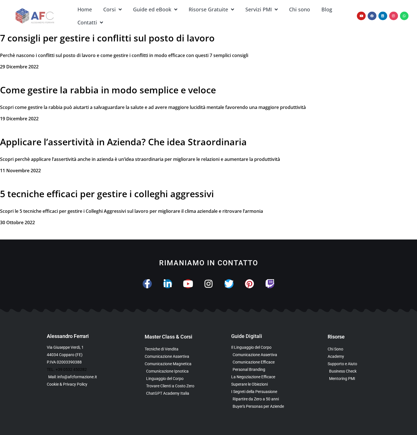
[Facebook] (372, 16)
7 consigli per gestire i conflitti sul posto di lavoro (107, 38)
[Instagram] (393, 16)
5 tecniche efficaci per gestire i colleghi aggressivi (107, 194)
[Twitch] (269, 283)
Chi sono (299, 9)
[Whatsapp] (404, 16)
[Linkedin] (382, 16)
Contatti (87, 22)
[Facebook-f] (147, 283)
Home (84, 9)
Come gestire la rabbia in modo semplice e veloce (108, 90)
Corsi (109, 9)
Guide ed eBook (152, 9)
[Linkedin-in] (167, 283)
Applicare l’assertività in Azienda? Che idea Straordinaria (123, 142)
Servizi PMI (258, 9)
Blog (326, 9)
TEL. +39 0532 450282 (67, 369)
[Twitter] (228, 283)
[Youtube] (361, 16)
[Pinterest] (249, 283)
